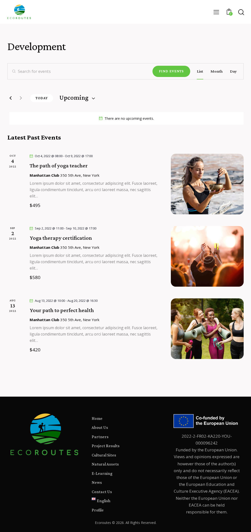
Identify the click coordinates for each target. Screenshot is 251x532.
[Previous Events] (10, 98)
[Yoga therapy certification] (207, 256)
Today (42, 98)
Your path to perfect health (62, 310)
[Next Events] (21, 98)
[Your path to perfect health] (207, 328)
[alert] (126, 118)
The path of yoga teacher (59, 165)
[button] (216, 11)
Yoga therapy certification (61, 238)
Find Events (171, 71)
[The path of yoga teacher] (207, 184)
